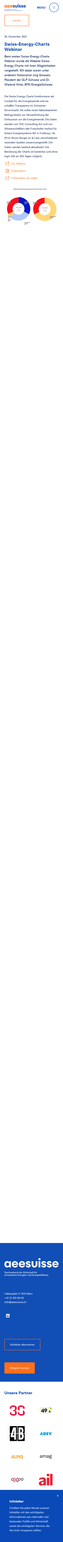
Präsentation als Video (24, 178)
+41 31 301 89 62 (14, 1298)
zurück (17, 20)
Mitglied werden (19, 1368)
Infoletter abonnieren (22, 1344)
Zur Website (18, 163)
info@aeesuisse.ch (15, 1302)
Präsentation (18, 171)
